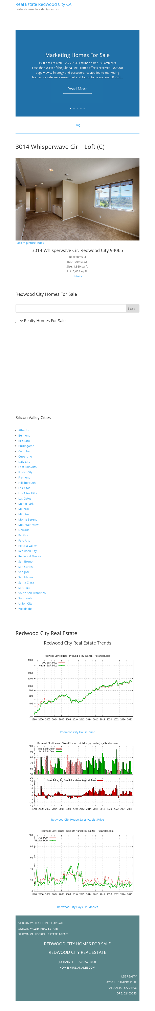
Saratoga (24, 588)
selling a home (89, 63)
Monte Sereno (27, 519)
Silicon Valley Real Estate (38, 928)
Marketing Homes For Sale (77, 55)
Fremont (24, 477)
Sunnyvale (25, 598)
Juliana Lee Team (53, 63)
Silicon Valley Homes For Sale (41, 923)
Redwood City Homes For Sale (46, 294)
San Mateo (25, 577)
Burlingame (26, 446)
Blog (77, 125)
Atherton (24, 430)
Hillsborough (27, 483)
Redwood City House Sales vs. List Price (77, 819)
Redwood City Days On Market (77, 907)
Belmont (24, 435)
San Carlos (25, 567)
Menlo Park (26, 504)
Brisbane (24, 441)
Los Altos (24, 488)
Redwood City (27, 551)
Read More (77, 88)
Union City (25, 603)
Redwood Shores (29, 556)
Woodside (25, 609)
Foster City (25, 472)
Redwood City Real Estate (46, 633)
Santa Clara (26, 582)
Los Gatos (24, 498)
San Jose (24, 572)
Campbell (24, 451)
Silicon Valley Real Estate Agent (43, 934)
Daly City (24, 462)
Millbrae (24, 509)
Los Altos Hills (27, 493)
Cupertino (25, 456)
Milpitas (23, 514)
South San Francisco (32, 593)
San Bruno (25, 561)
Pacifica (23, 535)
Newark (23, 530)
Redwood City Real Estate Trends (77, 643)
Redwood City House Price (77, 732)
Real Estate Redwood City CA (43, 4)
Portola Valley (27, 546)
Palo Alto (24, 540)
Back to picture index (30, 243)
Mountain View (28, 525)
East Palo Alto (27, 467)
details (77, 276)
